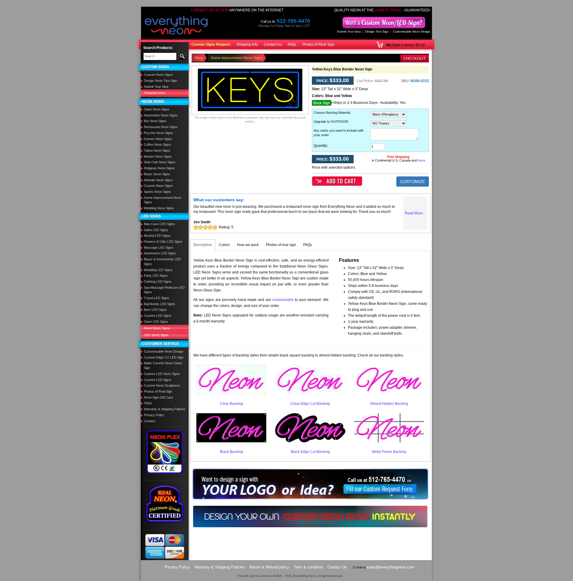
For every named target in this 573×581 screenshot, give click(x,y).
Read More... (415, 213)
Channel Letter (154, 93)
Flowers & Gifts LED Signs (163, 241)
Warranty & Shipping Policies (164, 409)
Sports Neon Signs (157, 191)
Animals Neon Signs (158, 180)
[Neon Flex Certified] (164, 452)
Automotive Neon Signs (161, 115)
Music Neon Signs (157, 174)
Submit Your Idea (349, 31)
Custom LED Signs (157, 315)
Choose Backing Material (332, 112)
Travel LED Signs (156, 298)
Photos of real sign (281, 245)
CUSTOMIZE (412, 181)
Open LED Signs (156, 321)
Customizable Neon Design (411, 31)
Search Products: (158, 48)
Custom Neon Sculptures (162, 385)
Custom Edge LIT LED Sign (164, 357)
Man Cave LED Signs (159, 224)
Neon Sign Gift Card (158, 397)
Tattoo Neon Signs (157, 150)
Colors (224, 245)
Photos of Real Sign (318, 44)
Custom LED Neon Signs (162, 374)
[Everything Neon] (176, 26)
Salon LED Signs (156, 230)
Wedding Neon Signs (159, 208)
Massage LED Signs (158, 247)
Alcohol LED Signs (157, 235)
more (421, 160)
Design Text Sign (377, 31)
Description (202, 245)
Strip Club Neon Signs (159, 162)
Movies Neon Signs (158, 156)
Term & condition (308, 567)
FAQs (292, 44)
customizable (283, 300)
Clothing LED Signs (158, 281)
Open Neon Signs (157, 109)
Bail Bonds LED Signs (159, 304)
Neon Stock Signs (157, 328)
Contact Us (273, 44)
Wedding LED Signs (158, 270)
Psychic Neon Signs (158, 133)
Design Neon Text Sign (160, 80)
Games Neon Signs (158, 139)
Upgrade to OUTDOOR (331, 121)
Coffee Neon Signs (157, 144)
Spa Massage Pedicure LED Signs (164, 290)
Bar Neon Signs (155, 121)
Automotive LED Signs (160, 253)
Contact (149, 421)
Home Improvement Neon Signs (162, 200)
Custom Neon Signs (158, 74)
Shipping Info (247, 44)
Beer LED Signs (155, 309)
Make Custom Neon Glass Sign (163, 365)
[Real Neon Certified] (165, 504)
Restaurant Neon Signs (161, 127)
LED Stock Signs (156, 335)
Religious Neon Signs (159, 168)
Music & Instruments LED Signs (162, 261)
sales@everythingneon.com (390, 567)
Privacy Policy (154, 415)
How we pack (248, 245)
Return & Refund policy (269, 567)
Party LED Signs (156, 275)
